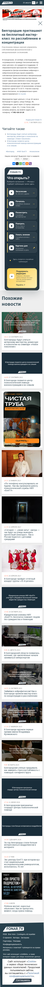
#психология (34, 151)
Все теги (11, 934)
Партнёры (7, 941)
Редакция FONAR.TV (34, 120)
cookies (24, 954)
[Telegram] (23, 163)
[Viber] (30, 163)
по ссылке (22, 94)
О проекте (7, 937)
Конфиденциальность (12, 944)
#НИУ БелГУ (22, 151)
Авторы (16, 937)
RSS (5, 934)
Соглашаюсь (23, 980)
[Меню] (41, 2)
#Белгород (10, 151)
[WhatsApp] (20, 163)
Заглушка (25, 937)
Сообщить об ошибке (26, 934)
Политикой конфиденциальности (24, 975)
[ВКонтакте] (13, 163)
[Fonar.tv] (7, 3)
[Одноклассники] (27, 163)
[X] (17, 163)
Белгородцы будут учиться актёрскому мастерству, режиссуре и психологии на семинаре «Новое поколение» (22, 136)
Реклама (17, 941)
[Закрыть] (40, 23)
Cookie (31, 961)
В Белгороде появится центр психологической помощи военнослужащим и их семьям (24, 143)
